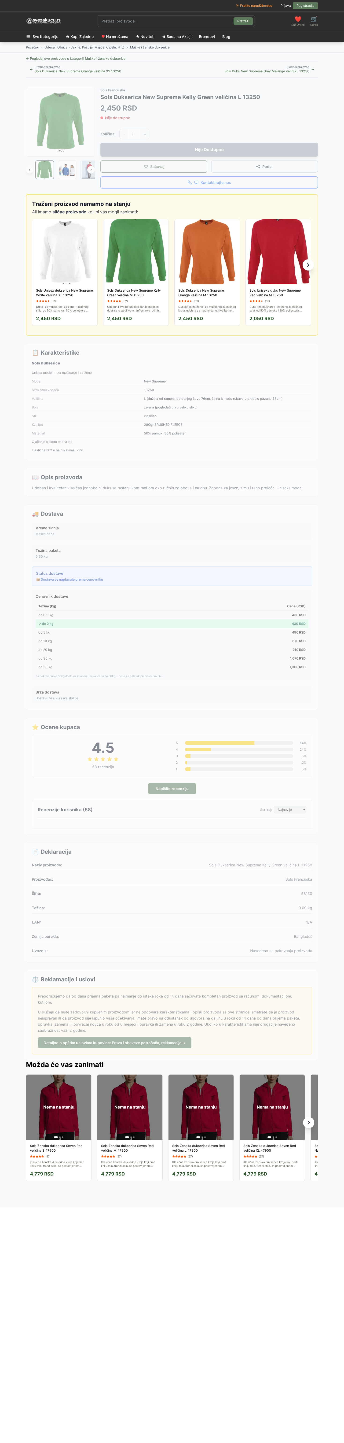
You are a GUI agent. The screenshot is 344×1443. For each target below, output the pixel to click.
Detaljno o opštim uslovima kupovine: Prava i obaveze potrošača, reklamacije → (115, 1042)
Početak (32, 47)
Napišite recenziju (172, 788)
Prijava (286, 5)
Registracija (305, 5)
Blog (226, 36)
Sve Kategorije (45, 36)
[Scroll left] (29, 170)
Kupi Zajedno (82, 36)
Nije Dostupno (209, 149)
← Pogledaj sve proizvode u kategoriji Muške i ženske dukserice (75, 58)
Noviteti (147, 36)
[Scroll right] (91, 170)
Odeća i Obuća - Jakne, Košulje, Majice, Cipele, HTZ (84, 47)
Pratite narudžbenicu (256, 5)
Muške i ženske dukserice (150, 47)
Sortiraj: (266, 810)
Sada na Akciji (179, 36)
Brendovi (207, 36)
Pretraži (243, 21)
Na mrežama (117, 36)
